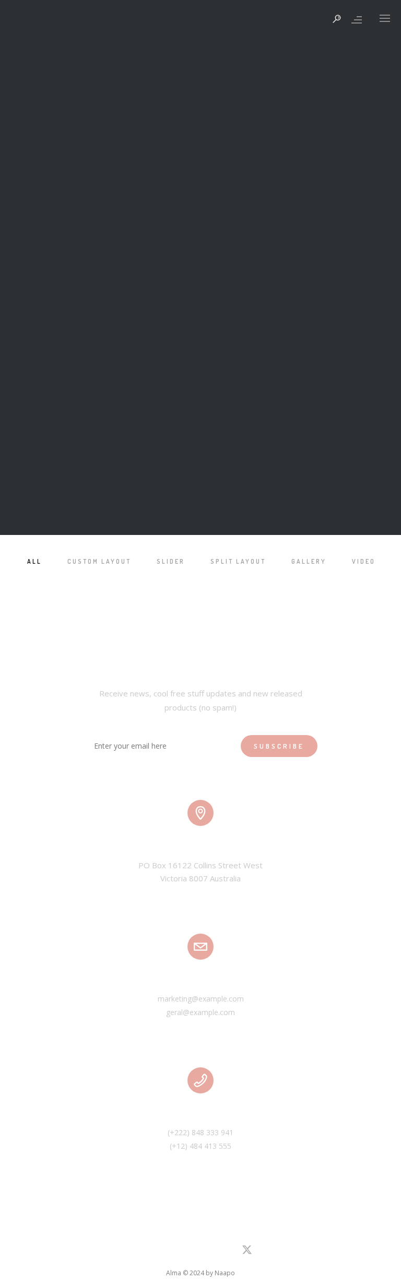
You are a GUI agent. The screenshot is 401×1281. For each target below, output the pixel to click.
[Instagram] (172, 1252)
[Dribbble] (209, 1252)
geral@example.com (200, 1012)
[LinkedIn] (153, 1252)
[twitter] (247, 1254)
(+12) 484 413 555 (200, 1146)
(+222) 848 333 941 (200, 1132)
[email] (227, 1252)
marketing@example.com (201, 999)
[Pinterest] (190, 1252)
